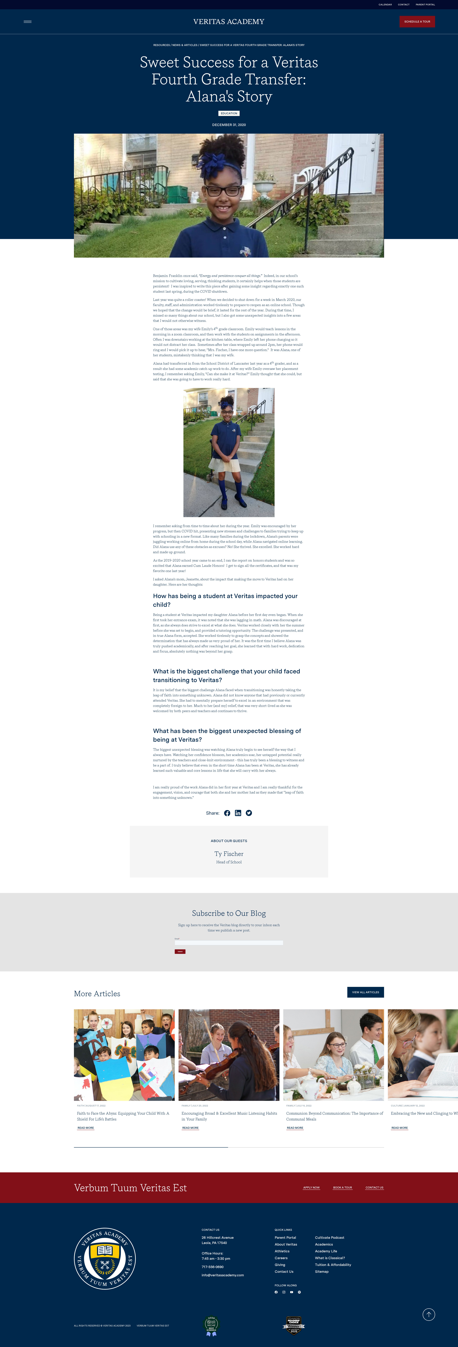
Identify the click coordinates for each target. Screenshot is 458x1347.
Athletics (282, 1251)
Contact (404, 4)
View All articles (365, 992)
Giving (280, 1265)
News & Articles (185, 45)
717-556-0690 (213, 1267)
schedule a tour (417, 21)
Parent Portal (425, 4)
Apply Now (311, 1187)
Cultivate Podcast (329, 1237)
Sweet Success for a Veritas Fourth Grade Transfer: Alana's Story (252, 45)
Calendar (385, 4)
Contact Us (284, 1271)
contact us (374, 1187)
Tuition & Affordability (333, 1265)
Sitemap (322, 1271)
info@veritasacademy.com (223, 1275)
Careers (281, 1258)
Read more (86, 1127)
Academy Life (326, 1251)
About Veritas (286, 1244)
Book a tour (342, 1187)
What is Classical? (330, 1258)
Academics (324, 1244)
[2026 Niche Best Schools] (238, 1326)
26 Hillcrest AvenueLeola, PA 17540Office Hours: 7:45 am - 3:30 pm (218, 1248)
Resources (161, 45)
